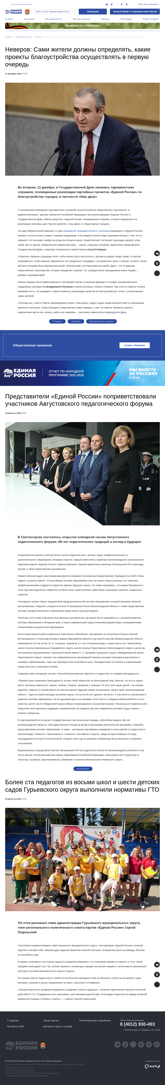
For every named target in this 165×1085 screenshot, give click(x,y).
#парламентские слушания (101, 321)
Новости (38, 37)
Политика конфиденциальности (20, 1071)
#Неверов (76, 321)
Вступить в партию (151, 19)
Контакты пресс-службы (57, 1026)
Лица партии (29, 19)
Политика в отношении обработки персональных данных (32, 1073)
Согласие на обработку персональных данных (26, 1076)
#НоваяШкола (83, 769)
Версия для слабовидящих (148, 4)
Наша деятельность (53, 19)
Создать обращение (134, 345)
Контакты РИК (15, 1026)
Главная (8, 37)
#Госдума (57, 321)
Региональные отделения (95, 1020)
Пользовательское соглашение (19, 1068)
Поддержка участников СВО (82, 26)
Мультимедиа (126, 19)
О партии (9, 19)
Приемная (105, 19)
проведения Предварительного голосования (87, 231)
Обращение (93, 11)
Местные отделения (81, 19)
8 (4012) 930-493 (137, 1024)
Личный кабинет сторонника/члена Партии (135, 11)
